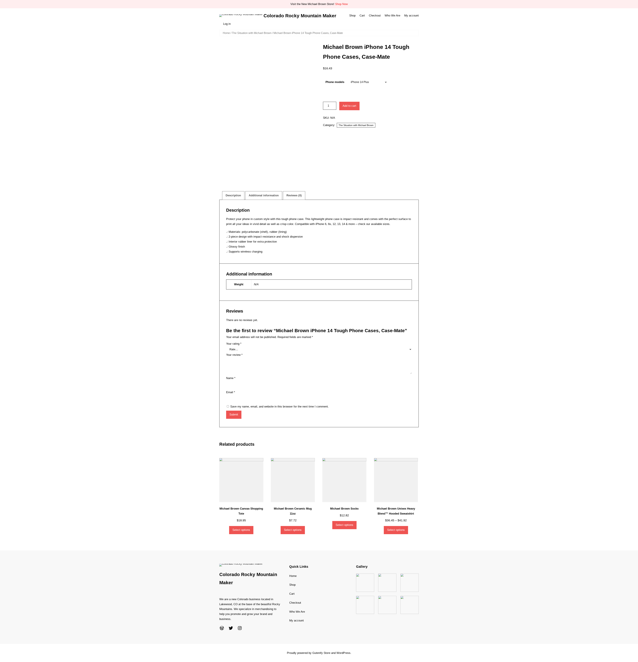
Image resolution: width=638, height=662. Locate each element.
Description (233, 195)
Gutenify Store (321, 653)
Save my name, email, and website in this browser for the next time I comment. (279, 406)
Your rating (233, 343)
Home (226, 33)
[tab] (233, 195)
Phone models (334, 82)
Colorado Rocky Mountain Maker (300, 15)
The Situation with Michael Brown (251, 33)
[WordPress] (221, 628)
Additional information (264, 195)
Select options (241, 529)
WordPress (343, 653)
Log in (227, 23)
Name (230, 378)
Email (230, 392)
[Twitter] (230, 628)
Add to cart (349, 105)
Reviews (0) (294, 195)
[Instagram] (239, 628)
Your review (234, 354)
